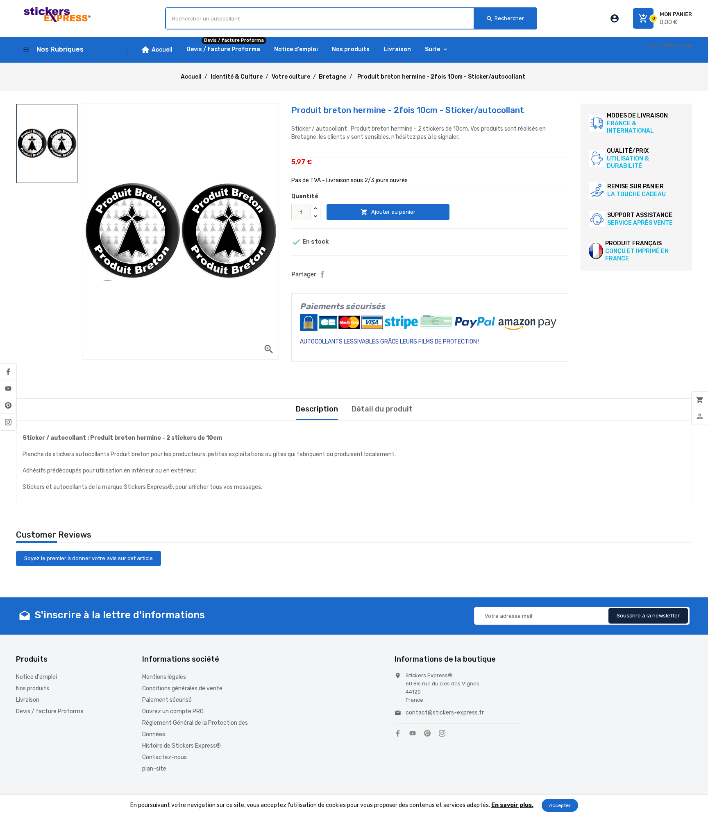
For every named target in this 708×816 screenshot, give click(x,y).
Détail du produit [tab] (382, 409)
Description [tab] (317, 409)
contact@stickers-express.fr (445, 712)
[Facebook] (8, 372)
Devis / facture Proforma (50, 711)
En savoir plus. (512, 805)
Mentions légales (164, 677)
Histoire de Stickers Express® (181, 745)
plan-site (154, 768)
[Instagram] (8, 422)
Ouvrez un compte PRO (173, 711)
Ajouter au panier (388, 212)
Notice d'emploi (36, 677)
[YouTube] (8, 388)
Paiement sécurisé (167, 699)
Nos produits (32, 688)
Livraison (27, 699)
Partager (322, 274)
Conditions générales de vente (182, 688)
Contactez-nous (669, 45)
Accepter (560, 805)
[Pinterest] (8, 405)
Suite (432, 49)
